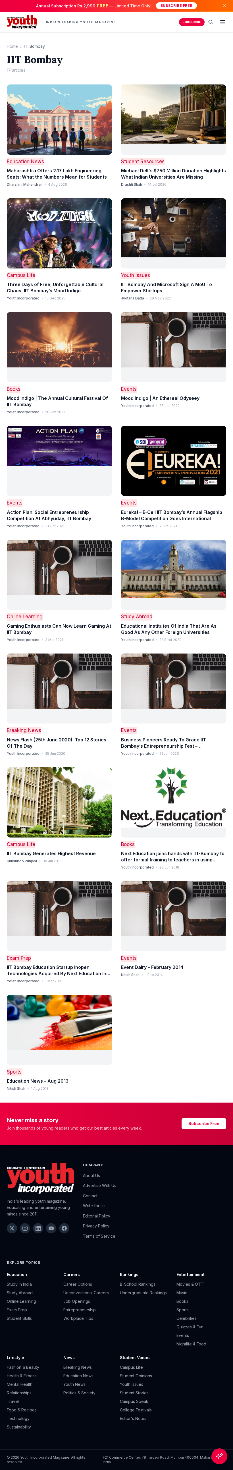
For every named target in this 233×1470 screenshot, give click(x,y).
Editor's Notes (133, 1418)
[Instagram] (25, 1228)
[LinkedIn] (38, 1228)
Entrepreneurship (79, 1309)
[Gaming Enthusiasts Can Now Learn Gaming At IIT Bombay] (59, 575)
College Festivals (136, 1409)
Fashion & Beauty (23, 1367)
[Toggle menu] (222, 22)
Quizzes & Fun (189, 1326)
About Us (91, 1175)
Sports (14, 1072)
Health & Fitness (22, 1375)
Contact (90, 1195)
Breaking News (24, 730)
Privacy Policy (96, 1225)
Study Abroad (136, 616)
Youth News (74, 1384)
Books (13, 389)
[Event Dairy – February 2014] (173, 916)
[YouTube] (51, 1228)
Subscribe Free (176, 5)
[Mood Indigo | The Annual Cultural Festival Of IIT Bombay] (59, 347)
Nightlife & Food (191, 1343)
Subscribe (191, 22)
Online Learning (25, 616)
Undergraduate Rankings (143, 1292)
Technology (18, 1418)
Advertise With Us (99, 1185)
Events (129, 389)
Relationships (19, 1392)
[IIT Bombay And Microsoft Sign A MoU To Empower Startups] (173, 233)
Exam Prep (19, 958)
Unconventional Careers (86, 1292)
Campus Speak (134, 1401)
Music (181, 1292)
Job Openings (76, 1301)
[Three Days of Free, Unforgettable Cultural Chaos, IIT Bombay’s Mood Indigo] (59, 233)
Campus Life (21, 275)
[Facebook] (64, 1228)
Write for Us (94, 1205)
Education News (25, 161)
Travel (13, 1401)
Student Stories (134, 1392)
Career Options (77, 1284)
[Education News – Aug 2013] (59, 1030)
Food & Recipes (22, 1409)
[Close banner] (224, 6)
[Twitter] (12, 1228)
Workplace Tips (78, 1318)
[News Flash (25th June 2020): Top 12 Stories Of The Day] (59, 689)
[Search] (211, 22)
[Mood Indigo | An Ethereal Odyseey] (173, 347)
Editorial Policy (96, 1215)
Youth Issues (135, 275)
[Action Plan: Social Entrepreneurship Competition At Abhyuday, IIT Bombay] (59, 461)
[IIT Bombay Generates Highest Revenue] (59, 802)
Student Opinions (136, 1375)
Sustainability (19, 1426)
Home (12, 46)
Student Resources (143, 161)
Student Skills (19, 1318)
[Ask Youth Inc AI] (219, 1456)
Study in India (19, 1284)
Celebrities (186, 1318)
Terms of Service (99, 1236)
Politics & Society (79, 1392)
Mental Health (19, 1384)
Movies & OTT (190, 1284)
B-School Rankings (137, 1284)
